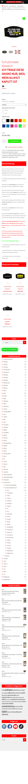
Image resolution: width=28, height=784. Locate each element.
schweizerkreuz (8, 706)
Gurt (5, 422)
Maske (22, 150)
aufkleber (9, 690)
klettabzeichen (21, 697)
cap (2, 693)
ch (9, 693)
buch (23, 690)
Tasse (5, 566)
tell (14, 708)
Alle (15, 150)
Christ (8, 495)
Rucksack (6, 469)
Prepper (5, 464)
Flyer (5, 414)
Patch (5, 456)
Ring (5, 466)
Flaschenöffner (7, 411)
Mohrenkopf (10, 527)
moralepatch (8, 699)
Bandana (6, 385)
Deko (5, 398)
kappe (14, 697)
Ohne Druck (10, 529)
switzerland (10, 708)
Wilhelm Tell (10, 553)
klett (17, 697)
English (9, 506)
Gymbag (6, 427)
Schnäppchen (7, 369)
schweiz (11, 703)
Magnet (5, 445)
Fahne (5, 403)
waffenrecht (18, 712)
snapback (17, 706)
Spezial (9, 545)
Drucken (4, 88)
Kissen (5, 440)
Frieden (5, 416)
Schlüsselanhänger (8, 477)
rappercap (19, 701)
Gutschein (6, 424)
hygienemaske (17, 155)
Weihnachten (7, 579)
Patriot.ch (9, 532)
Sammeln (6, 472)
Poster (5, 461)
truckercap (20, 708)
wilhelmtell (5, 714)
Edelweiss (6, 401)
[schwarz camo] (14, 105)
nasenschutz (11, 157)
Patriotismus (10, 537)
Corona (9, 498)
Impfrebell (6, 432)
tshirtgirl (9, 712)
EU (7, 508)
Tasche (5, 563)
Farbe (3, 99)
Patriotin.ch (10, 535)
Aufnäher (6, 380)
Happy (18, 150)
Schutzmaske (12, 6)
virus (16, 157)
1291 (3, 690)
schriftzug (23, 701)
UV (4, 574)
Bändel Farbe (6, 116)
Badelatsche (7, 382)
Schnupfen (6, 479)
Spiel (5, 561)
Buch (5, 393)
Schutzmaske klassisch (7, 152)
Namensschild (7, 453)
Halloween (9, 514)
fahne (6, 695)
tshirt (4, 711)
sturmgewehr (5, 708)
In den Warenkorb (14, 141)
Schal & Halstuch (8, 474)
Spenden (6, 558)
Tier (4, 569)
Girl (8, 511)
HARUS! (5, 430)
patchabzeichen (7, 701)
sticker (21, 706)
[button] (24, 18)
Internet (5, 437)
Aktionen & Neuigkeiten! (10, 349)
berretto (20, 690)
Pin (4, 458)
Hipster (9, 519)
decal (3, 695)
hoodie (17, 695)
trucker (16, 708)
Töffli (5, 571)
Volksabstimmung (8, 359)
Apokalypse (10, 493)
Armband (6, 377)
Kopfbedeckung (7, 443)
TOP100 (5, 364)
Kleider (5, 435)
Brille (5, 390)
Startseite (6, 6)
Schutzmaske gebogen (10, 485)
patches (12, 701)
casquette (6, 693)
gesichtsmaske (9, 155)
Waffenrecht (10, 550)
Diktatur (9, 500)
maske (23, 155)
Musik (5, 451)
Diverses (7, 555)
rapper (15, 701)
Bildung (5, 388)
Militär (5, 448)
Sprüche (9, 7)
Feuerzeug (6, 406)
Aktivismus (6, 372)
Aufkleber (6, 374)
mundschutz (5, 157)
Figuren (5, 409)
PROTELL (6, 361)
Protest (9, 542)
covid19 (4, 155)
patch (3, 701)
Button (5, 395)
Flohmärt (6, 367)
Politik (8, 540)
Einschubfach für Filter (8, 108)
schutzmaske (5, 703)
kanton (11, 697)
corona (19, 153)
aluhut (10, 153)
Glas (5, 419)
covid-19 (24, 153)
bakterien (14, 153)
